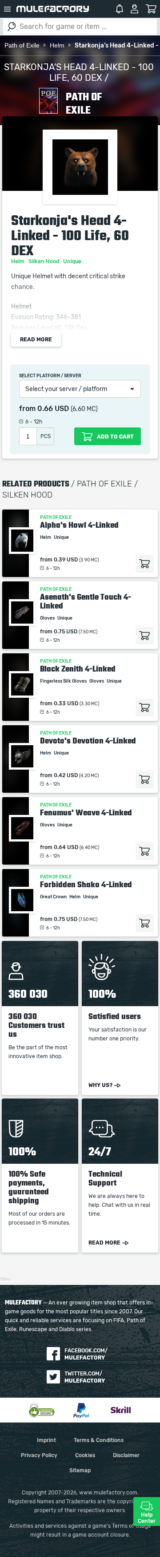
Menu (7, 9)
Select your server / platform (66, 389)
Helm (18, 261)
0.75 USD (65, 631)
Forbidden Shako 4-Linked (86, 884)
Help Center (147, 1518)
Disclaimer (126, 1455)
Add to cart (144, 564)
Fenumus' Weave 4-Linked (86, 812)
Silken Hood (44, 261)
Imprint (46, 1440)
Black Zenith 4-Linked (78, 668)
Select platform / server (50, 376)
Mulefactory (52, 9)
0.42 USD (66, 775)
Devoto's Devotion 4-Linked (88, 740)
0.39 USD (66, 559)
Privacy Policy (39, 1455)
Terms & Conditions (99, 1440)
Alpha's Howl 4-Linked (79, 525)
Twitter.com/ (84, 1377)
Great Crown (54, 897)
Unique (73, 261)
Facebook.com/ (86, 1354)
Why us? (100, 1085)
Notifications (119, 9)
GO (11, 26)
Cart (151, 9)
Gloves (48, 618)
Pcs (45, 436)
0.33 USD (66, 703)
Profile (134, 9)
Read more (36, 339)
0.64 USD (66, 847)
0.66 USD (53, 408)
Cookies (85, 1455)
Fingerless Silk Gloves (64, 681)
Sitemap (80, 1470)
